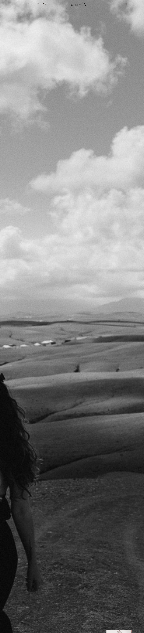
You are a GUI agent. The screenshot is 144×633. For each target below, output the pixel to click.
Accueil (21, 4)
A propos (109, 4)
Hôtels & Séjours (42, 4)
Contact (119, 4)
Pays (29, 4)
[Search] (126, 4)
